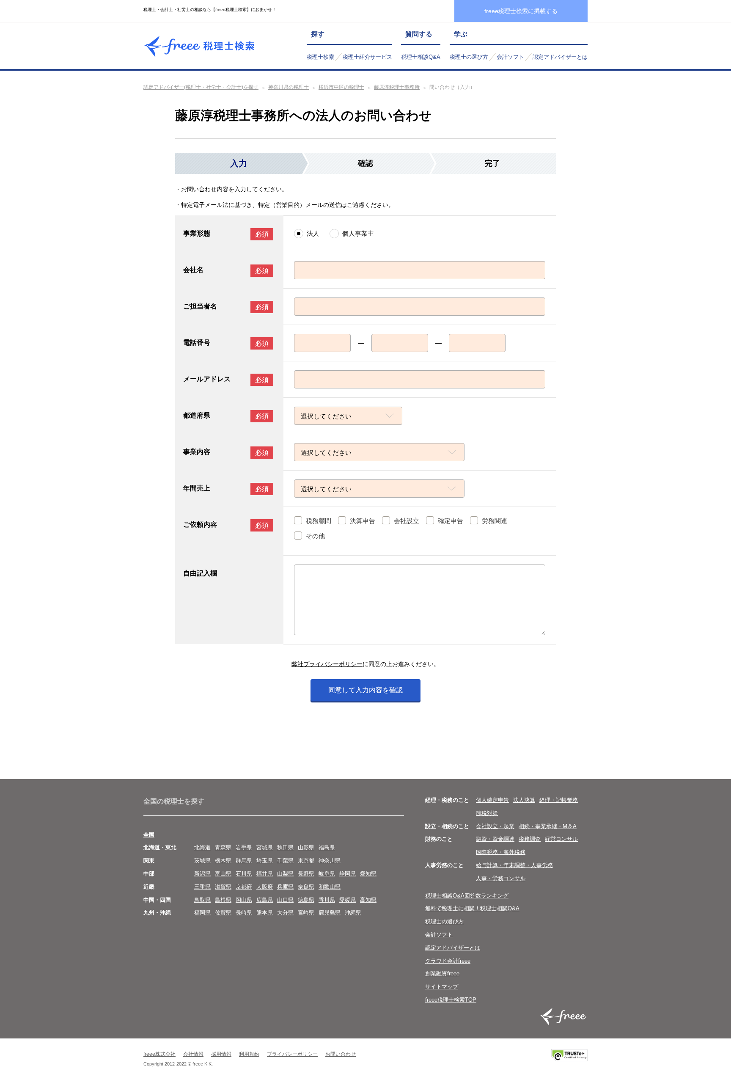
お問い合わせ (340, 1054)
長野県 (306, 873)
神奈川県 (330, 860)
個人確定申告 (492, 800)
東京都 (306, 860)
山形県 (306, 847)
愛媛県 (347, 900)
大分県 (285, 912)
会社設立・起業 (495, 826)
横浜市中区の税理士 (341, 87)
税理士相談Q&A (420, 57)
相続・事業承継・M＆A (548, 826)
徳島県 (306, 900)
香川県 (327, 900)
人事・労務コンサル (500, 878)
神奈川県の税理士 (288, 87)
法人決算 (524, 800)
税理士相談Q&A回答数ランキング (466, 895)
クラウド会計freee (447, 961)
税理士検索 (320, 57)
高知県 (368, 900)
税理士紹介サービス (367, 57)
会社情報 (193, 1054)
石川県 (244, 873)
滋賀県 (223, 887)
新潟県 (202, 873)
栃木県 (223, 860)
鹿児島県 (330, 912)
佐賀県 (223, 912)
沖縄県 (353, 912)
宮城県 (264, 847)
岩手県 (244, 847)
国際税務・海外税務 (500, 852)
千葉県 (285, 860)
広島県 (264, 900)
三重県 (202, 887)
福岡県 (202, 912)
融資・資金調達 (495, 839)
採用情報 (221, 1054)
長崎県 (244, 912)
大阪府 (264, 887)
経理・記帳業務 (558, 800)
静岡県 (347, 873)
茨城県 (202, 860)
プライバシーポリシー (292, 1054)
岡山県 (244, 900)
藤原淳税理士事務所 (397, 87)
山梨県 (285, 873)
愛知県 (368, 873)
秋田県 (285, 847)
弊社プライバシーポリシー (327, 664)
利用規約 (249, 1054)
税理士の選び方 (469, 57)
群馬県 (244, 860)
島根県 (223, 900)
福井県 (264, 873)
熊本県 (264, 912)
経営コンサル (561, 839)
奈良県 (306, 887)
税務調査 (530, 839)
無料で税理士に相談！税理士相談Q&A (472, 908)
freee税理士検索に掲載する (521, 11)
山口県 (285, 900)
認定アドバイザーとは (560, 57)
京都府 (244, 887)
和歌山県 (330, 887)
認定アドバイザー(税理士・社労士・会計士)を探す (200, 87)
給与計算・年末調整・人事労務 (514, 865)
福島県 (327, 847)
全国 (148, 835)
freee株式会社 (159, 1054)
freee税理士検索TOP (450, 1000)
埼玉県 (264, 860)
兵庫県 (285, 887)
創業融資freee (442, 973)
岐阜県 (327, 873)
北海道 (202, 847)
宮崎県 (306, 912)
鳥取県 (202, 900)
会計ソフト (510, 57)
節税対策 (487, 813)
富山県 (223, 873)
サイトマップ (441, 986)
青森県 (223, 847)
